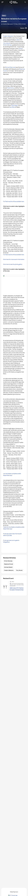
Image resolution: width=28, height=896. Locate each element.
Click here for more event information (13, 259)
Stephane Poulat (8, 564)
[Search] (25, 2)
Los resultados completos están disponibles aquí (12, 474)
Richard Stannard (10, 67)
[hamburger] (2, 2)
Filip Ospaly (14, 105)
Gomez (21, 48)
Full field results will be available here (13, 201)
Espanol (22, 28)
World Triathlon (14, 2)
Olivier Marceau (7, 45)
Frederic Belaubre (8, 36)
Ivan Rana (12, 107)
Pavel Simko (10, 88)
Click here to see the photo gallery (12, 264)
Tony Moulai (6, 43)
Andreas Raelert (8, 567)
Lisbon (18, 40)
